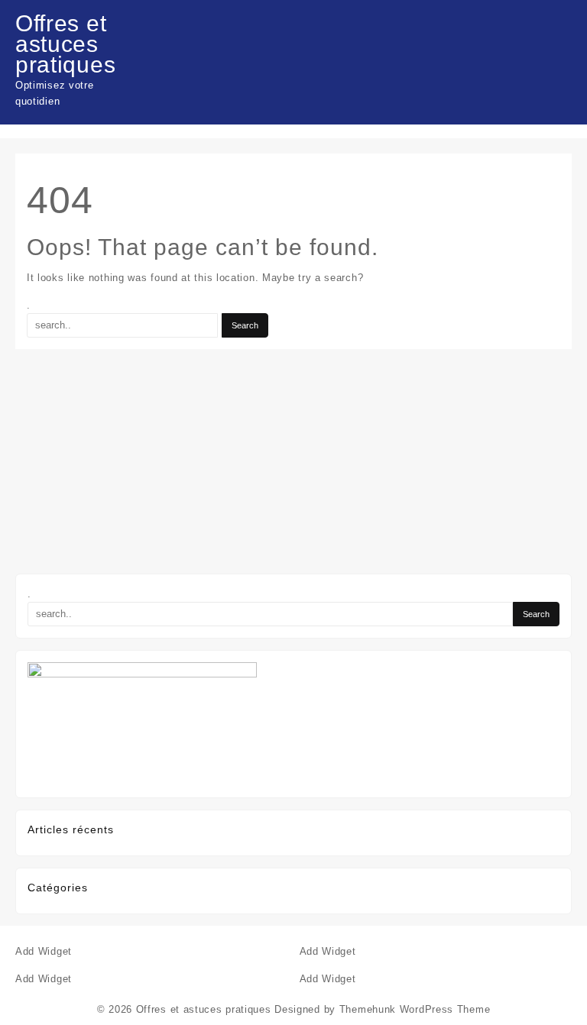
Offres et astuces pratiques (65, 44)
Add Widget (43, 951)
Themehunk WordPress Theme (415, 1009)
